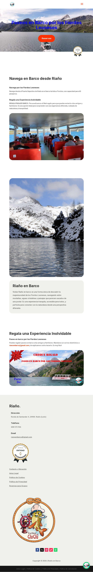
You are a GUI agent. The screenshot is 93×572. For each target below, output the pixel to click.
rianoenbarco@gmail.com (21, 437)
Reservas (46, 38)
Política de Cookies (17, 478)
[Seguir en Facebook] (37, 550)
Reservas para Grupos (18, 486)
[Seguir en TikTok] (51, 550)
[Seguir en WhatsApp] (55, 550)
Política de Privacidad (18, 482)
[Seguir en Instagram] (46, 550)
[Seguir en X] (42, 550)
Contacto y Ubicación (18, 469)
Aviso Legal (13, 473)
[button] (86, 565)
